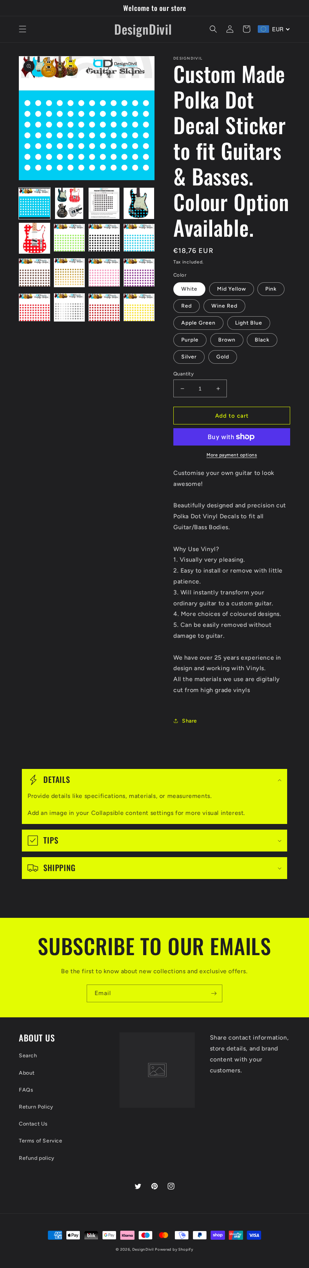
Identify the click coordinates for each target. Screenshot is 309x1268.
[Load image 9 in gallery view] (34, 273)
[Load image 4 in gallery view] (139, 203)
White (189, 289)
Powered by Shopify (174, 1249)
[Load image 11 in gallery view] (104, 273)
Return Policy (36, 1107)
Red (186, 306)
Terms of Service (41, 1141)
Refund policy (37, 1158)
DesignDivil (143, 1249)
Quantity (183, 374)
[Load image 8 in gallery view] (139, 238)
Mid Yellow (231, 289)
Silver (189, 357)
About (27, 1073)
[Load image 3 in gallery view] (104, 203)
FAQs (26, 1090)
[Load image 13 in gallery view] (34, 308)
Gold (222, 357)
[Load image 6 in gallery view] (69, 238)
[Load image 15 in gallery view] (104, 308)
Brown (227, 340)
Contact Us (33, 1124)
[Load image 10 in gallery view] (69, 273)
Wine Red (224, 306)
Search (28, 1055)
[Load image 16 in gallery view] (139, 308)
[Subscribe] (213, 993)
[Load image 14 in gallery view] (69, 308)
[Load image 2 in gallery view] (69, 203)
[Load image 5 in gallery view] (34, 238)
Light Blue (248, 323)
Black (262, 340)
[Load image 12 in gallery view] (139, 273)
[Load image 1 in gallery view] (34, 203)
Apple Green (198, 323)
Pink (271, 289)
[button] (22, 29)
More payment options (232, 455)
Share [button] (189, 721)
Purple (190, 340)
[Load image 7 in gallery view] (104, 238)
